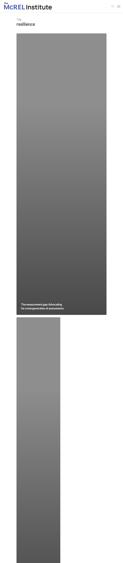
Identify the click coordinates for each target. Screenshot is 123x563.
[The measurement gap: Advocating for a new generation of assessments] (61, 174)
